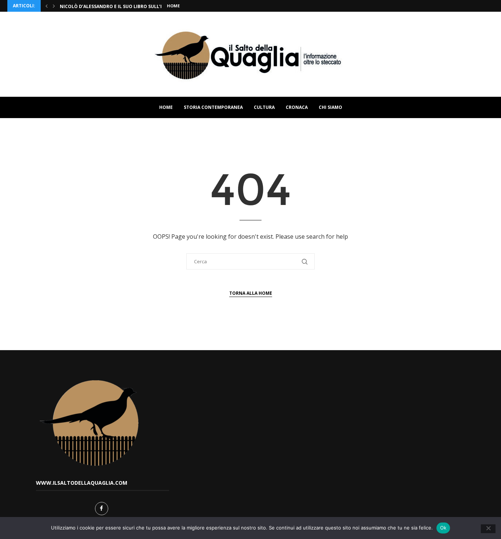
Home (173, 5)
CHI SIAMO (330, 107)
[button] (47, 6)
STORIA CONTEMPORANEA (213, 107)
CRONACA (297, 107)
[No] (488, 528)
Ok (443, 528)
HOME (166, 107)
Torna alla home (250, 293)
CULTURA (264, 107)
